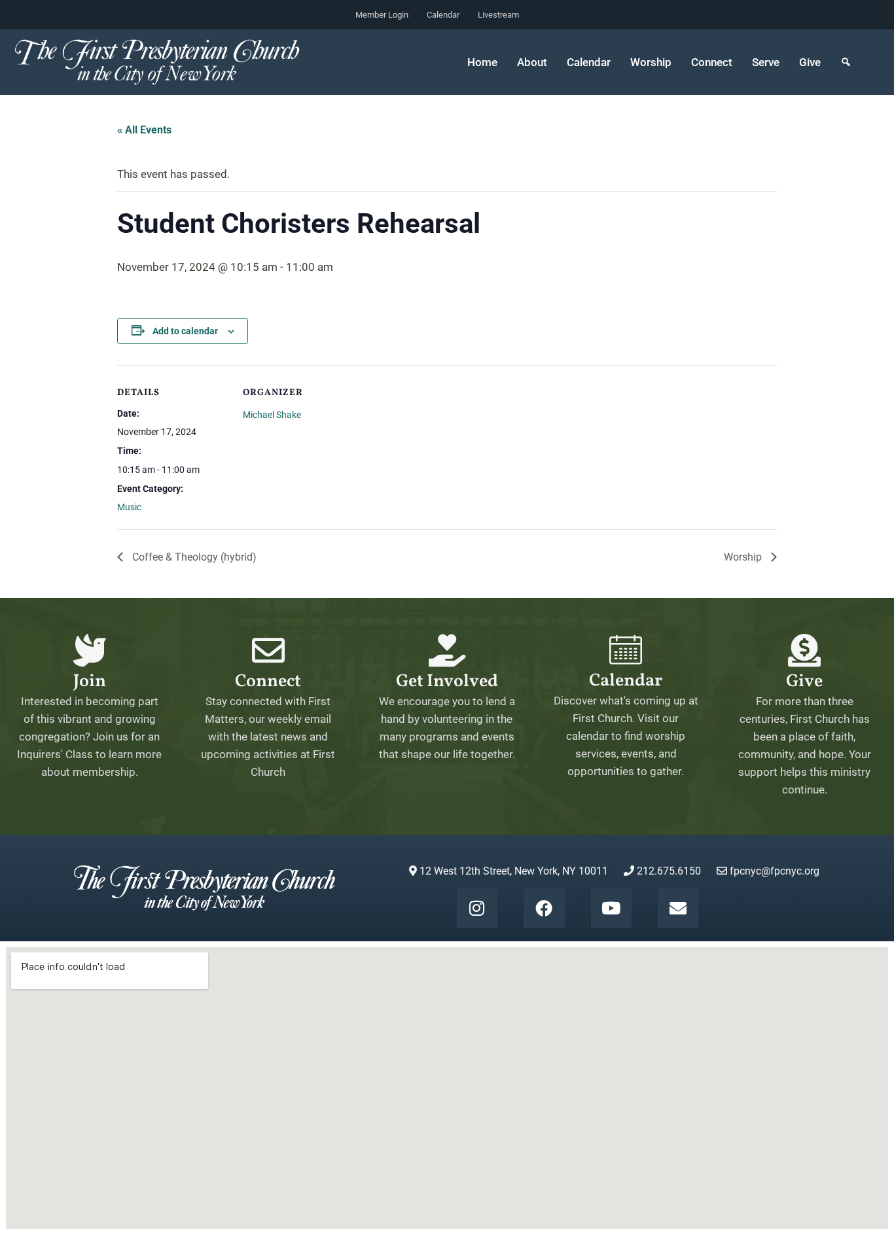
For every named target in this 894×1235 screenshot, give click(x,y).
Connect (268, 681)
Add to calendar (185, 331)
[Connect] (268, 650)
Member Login (381, 15)
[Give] (804, 650)
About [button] (532, 62)
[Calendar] (625, 649)
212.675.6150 (667, 871)
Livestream (498, 15)
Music (129, 507)
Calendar (443, 15)
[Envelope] (678, 908)
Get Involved (447, 681)
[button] (846, 62)
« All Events (144, 130)
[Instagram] (477, 908)
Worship (744, 557)
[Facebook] (544, 908)
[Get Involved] (447, 650)
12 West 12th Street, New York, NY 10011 (512, 871)
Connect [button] (711, 62)
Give (810, 62)
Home (482, 62)
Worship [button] (650, 62)
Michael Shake (272, 414)
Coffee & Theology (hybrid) (193, 557)
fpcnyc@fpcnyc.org (774, 871)
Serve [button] (765, 62)
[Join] (89, 650)
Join (89, 681)
